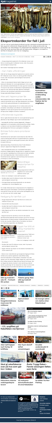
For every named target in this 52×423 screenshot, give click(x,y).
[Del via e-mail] (50, 57)
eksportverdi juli (13, 285)
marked (46, 285)
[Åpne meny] (50, 2)
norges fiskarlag (25, 285)
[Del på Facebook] (44, 57)
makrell (33, 285)
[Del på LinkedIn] (48, 57)
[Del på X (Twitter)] (46, 57)
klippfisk (4, 285)
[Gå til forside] (24, 2)
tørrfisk (40, 285)
